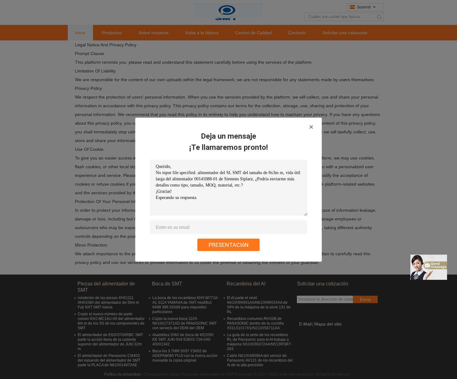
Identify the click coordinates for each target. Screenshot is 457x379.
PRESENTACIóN (229, 244)
